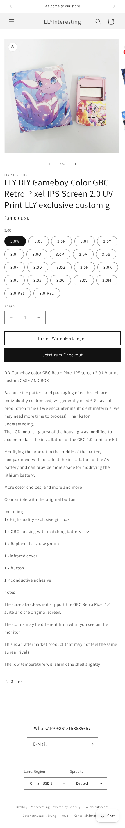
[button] (11, 21)
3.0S (106, 254)
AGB (65, 816)
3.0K (107, 267)
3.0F (14, 267)
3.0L (14, 280)
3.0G (61, 267)
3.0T (85, 241)
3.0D (37, 267)
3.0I (14, 254)
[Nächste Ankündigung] (114, 6)
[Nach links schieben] (49, 164)
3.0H (84, 267)
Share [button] (16, 681)
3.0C (60, 280)
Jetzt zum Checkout (62, 354)
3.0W (15, 241)
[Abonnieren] (91, 744)
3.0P (60, 254)
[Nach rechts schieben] (75, 164)
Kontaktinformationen (91, 816)
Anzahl (9, 306)
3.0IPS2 (47, 293)
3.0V (84, 280)
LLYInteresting (39, 807)
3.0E (39, 241)
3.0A (83, 254)
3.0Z (37, 280)
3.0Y (107, 241)
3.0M (106, 280)
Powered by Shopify (66, 807)
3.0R (61, 241)
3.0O (37, 254)
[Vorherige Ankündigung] (10, 6)
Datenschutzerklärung (39, 816)
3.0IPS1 (17, 293)
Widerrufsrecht (97, 807)
